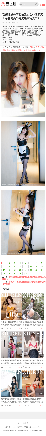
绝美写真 (19, 50)
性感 (38, 50)
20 (20, 270)
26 (9, 274)
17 (4, 270)
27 (15, 274)
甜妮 (31, 47)
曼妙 (13, 50)
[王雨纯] (33, 347)
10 (9, 266)
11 (15, 266)
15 (36, 266)
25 (4, 274)
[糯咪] (11, 386)
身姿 (37, 47)
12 (20, 266)
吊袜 (42, 47)
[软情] (11, 347)
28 (20, 274)
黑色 (8, 50)
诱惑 (29, 50)
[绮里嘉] (11, 309)
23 (36, 270)
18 (9, 270)
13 (25, 266)
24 (42, 270)
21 (25, 270)
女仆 (25, 50)
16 (42, 266)
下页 (25, 274)
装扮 (4, 50)
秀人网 (11, 22)
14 (31, 266)
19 (15, 270)
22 (31, 270)
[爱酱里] (33, 386)
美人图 (4, 22)
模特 (34, 50)
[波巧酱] (33, 309)
